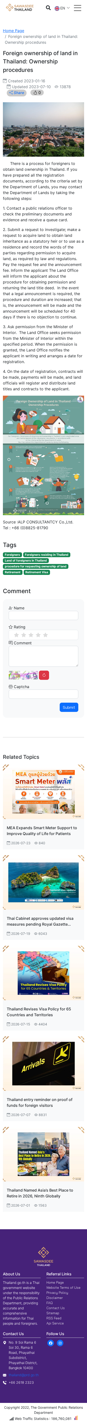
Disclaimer (54, 1298)
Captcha (21, 686)
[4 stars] (38, 635)
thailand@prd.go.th (24, 1375)
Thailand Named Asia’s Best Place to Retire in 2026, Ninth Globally (40, 1193)
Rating (19, 626)
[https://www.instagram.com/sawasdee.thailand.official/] (60, 1342)
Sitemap (52, 1313)
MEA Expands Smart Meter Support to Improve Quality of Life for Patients (42, 830)
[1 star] (16, 635)
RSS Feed (53, 1318)
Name (18, 608)
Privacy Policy (57, 1292)
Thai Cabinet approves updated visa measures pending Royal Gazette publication (40, 921)
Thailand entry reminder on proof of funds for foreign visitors (39, 1102)
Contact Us (55, 1308)
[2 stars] (23, 635)
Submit (69, 707)
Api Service (55, 1323)
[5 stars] (45, 635)
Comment (22, 642)
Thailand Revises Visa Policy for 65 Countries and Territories (39, 1012)
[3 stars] (31, 635)
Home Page (13, 30)
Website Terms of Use (63, 1287)
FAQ (49, 1303)
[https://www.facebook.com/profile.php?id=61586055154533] (50, 1342)
